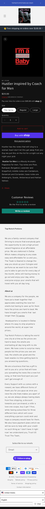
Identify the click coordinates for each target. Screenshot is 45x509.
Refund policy (20, 480)
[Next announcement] (40, 3)
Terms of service (17, 483)
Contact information (24, 487)
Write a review (22, 211)
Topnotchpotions (21, 477)
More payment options (22, 141)
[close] (42, 28)
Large (35, 110)
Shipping (4, 97)
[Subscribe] (36, 450)
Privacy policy (32, 480)
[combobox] (22, 492)
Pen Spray (9, 110)
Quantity (5, 115)
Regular (23, 110)
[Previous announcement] (4, 3)
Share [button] (7, 188)
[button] (4, 16)
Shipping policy (30, 483)
